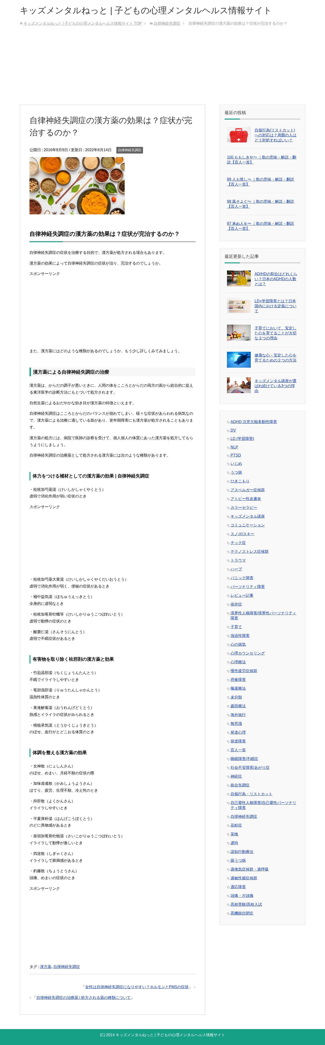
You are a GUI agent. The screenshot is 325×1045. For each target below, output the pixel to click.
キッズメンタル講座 (248, 516)
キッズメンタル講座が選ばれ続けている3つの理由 (275, 386)
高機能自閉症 (242, 913)
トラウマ (238, 560)
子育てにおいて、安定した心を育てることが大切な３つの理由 (275, 333)
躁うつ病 (238, 860)
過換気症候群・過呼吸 (250, 869)
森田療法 (238, 706)
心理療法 (238, 662)
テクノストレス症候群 (250, 551)
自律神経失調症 (129, 150)
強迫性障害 (240, 636)
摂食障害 (238, 680)
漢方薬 (45, 967)
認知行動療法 (242, 852)
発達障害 (238, 741)
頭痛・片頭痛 (242, 896)
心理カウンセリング (248, 653)
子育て (236, 627)
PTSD (236, 455)
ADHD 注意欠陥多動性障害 (254, 422)
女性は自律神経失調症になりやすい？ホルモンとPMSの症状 (137, 987)
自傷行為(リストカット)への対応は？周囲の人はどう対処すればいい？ (275, 135)
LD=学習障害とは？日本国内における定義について (275, 306)
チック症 (238, 543)
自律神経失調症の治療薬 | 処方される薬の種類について (83, 998)
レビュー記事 (242, 595)
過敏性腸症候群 (244, 878)
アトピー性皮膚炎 (246, 499)
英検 (234, 834)
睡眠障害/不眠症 (244, 759)
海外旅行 (238, 715)
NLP (234, 447)
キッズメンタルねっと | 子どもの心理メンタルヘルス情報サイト (146, 10)
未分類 (236, 697)
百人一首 (238, 750)
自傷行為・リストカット (251, 794)
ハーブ (236, 569)
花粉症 (236, 825)
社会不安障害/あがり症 (250, 768)
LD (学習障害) (242, 439)
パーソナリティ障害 (248, 587)
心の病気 (238, 644)
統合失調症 (240, 785)
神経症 (236, 776)
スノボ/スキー (242, 534)
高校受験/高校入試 (246, 904)
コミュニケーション (248, 525)
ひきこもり (240, 481)
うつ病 (236, 472)
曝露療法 (238, 688)
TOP (83, 23)
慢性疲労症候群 (244, 671)
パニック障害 (242, 578)
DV (233, 430)
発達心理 (238, 732)
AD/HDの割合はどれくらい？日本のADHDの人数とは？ (276, 279)
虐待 (234, 843)
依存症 (236, 604)
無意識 (236, 724)
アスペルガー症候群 (248, 490)
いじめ (236, 464)
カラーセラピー (244, 508)
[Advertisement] (162, 69)
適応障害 (238, 887)
